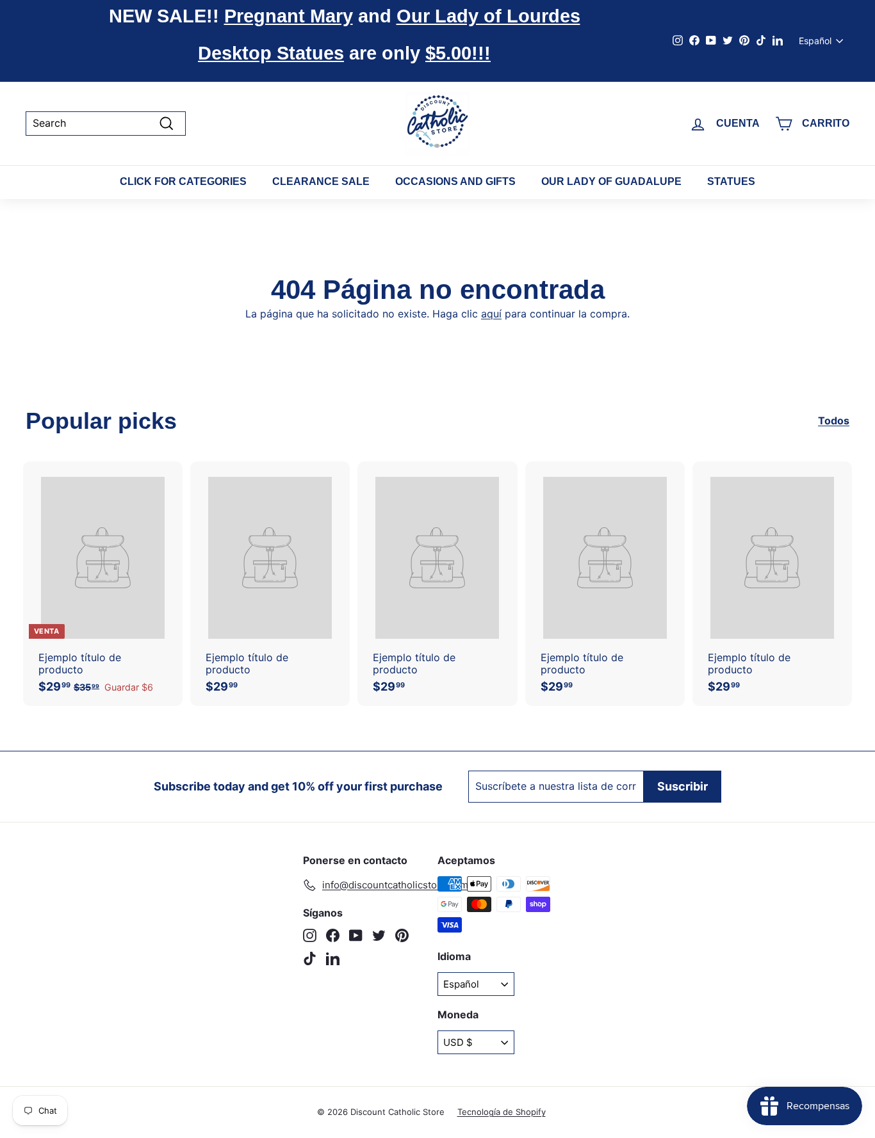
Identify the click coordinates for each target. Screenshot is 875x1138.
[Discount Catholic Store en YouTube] (356, 935)
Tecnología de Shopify (501, 1112)
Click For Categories (183, 181)
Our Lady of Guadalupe (611, 181)
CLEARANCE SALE (321, 181)
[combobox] (105, 123)
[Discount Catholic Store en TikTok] (309, 958)
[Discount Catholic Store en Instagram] (309, 935)
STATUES (731, 181)
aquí (491, 313)
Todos (833, 421)
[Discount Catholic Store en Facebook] (332, 935)
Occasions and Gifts (455, 181)
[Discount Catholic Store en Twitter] (379, 935)
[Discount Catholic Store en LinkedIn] (332, 958)
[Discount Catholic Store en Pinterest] (402, 935)
